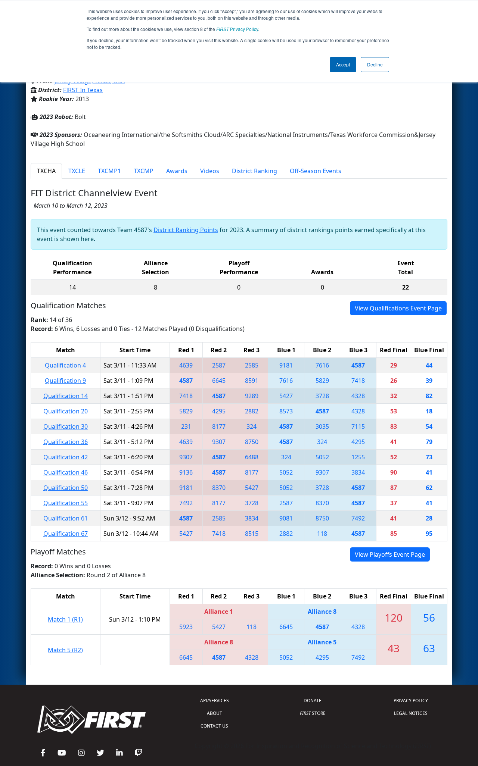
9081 (286, 518)
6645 (219, 380)
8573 (286, 411)
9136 (186, 472)
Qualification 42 (65, 457)
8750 (251, 442)
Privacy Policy (237, 29)
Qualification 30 (65, 426)
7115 (358, 426)
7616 (322, 365)
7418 (358, 380)
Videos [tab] (209, 171)
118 (322, 533)
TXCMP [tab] (143, 171)
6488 (251, 457)
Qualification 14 (65, 396)
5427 (286, 396)
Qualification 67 (65, 533)
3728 (322, 396)
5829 (322, 380)
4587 (358, 365)
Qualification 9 (65, 380)
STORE (313, 713)
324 (251, 426)
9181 (286, 365)
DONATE (313, 700)
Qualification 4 (65, 365)
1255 (358, 457)
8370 (219, 488)
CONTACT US (214, 726)
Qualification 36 (65, 442)
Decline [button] (375, 64)
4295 (219, 411)
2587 (219, 365)
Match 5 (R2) (65, 650)
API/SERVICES (214, 700)
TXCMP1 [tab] (109, 171)
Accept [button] (343, 64)
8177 (219, 426)
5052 (322, 457)
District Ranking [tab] (254, 171)
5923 (186, 627)
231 (186, 426)
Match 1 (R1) (65, 619)
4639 (186, 365)
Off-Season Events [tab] (315, 171)
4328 (358, 396)
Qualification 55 (65, 503)
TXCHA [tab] (46, 171)
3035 (322, 426)
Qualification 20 (65, 411)
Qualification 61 (65, 518)
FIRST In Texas (83, 90)
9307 (219, 442)
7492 (186, 503)
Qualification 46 (65, 472)
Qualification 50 (65, 488)
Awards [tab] (176, 171)
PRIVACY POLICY (411, 700)
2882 (251, 411)
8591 (251, 380)
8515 (251, 533)
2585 (251, 365)
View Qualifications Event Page (398, 308)
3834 (358, 472)
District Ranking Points (185, 230)
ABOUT (214, 713)
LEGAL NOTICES (411, 713)
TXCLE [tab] (76, 171)
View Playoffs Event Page (390, 554)
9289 (251, 396)
